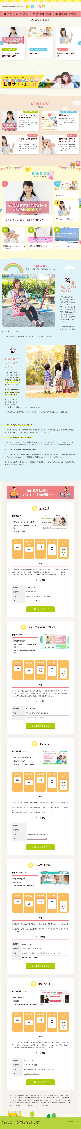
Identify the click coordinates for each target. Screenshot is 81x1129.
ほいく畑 (44, 508)
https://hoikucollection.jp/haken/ (35, 718)
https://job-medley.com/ (29, 957)
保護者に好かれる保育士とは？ (65, 219)
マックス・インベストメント (64, 246)
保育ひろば (44, 984)
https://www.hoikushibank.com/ (37, 839)
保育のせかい (34, 53)
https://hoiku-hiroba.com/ (31, 1074)
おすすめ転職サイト (35, 1123)
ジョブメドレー (44, 865)
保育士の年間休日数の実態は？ (39, 246)
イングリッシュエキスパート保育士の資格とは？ (23, 220)
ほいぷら (44, 744)
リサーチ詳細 (21, 1123)
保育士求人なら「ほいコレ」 (44, 627)
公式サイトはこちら (40, 609)
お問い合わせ (8, 1123)
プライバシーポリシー (35, 1121)
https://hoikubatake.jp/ (33, 601)
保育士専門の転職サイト (38, 49)
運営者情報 (20, 1121)
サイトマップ (8, 1121)
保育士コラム (63, 49)
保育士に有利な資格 (9, 49)
